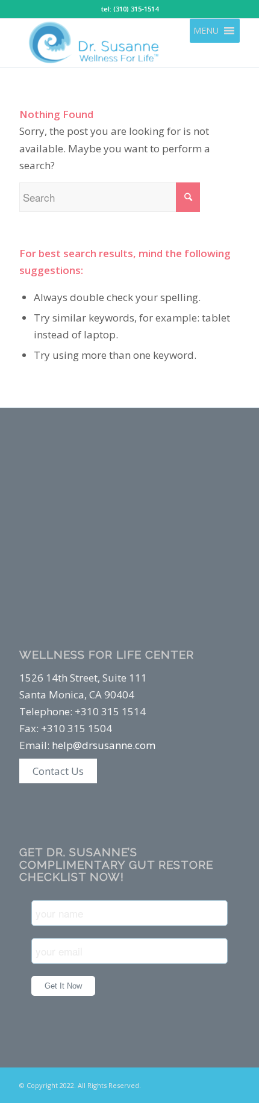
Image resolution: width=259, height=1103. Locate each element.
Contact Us (58, 771)
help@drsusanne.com (103, 745)
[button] (206, 31)
